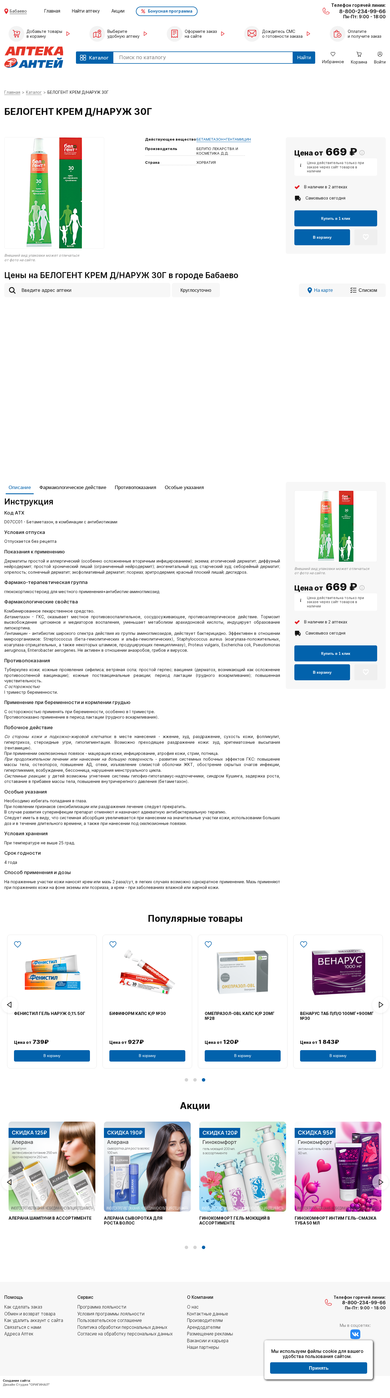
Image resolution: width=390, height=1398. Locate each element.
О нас (193, 1307)
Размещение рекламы (210, 1334)
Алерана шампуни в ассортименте (50, 1218)
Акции (117, 11)
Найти (304, 57)
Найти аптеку (86, 11)
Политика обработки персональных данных (122, 1327)
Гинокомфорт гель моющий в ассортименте (234, 1220)
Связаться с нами (22, 1327)
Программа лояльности (101, 1307)
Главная (52, 11)
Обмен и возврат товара (29, 1314)
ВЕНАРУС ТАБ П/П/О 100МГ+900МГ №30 (337, 1016)
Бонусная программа (170, 11)
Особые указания (184, 487)
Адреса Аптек (18, 1334)
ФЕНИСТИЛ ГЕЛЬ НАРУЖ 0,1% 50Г (49, 1013)
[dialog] (319, 1360)
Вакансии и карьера (207, 1340)
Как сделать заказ (23, 1307)
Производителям (205, 1320)
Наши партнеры (203, 1347)
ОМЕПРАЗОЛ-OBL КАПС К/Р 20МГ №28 (240, 1016)
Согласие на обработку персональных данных (125, 1334)
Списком (368, 290)
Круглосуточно (195, 290)
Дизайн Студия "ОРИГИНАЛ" (26, 1385)
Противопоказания (135, 487)
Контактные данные (207, 1314)
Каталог (34, 92)
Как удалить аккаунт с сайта (33, 1320)
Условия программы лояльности (110, 1314)
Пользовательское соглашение (109, 1320)
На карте (323, 290)
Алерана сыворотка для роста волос (133, 1220)
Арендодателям (203, 1327)
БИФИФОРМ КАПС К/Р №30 (137, 1013)
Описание (20, 487)
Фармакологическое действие (72, 487)
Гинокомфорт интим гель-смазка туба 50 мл (335, 1220)
